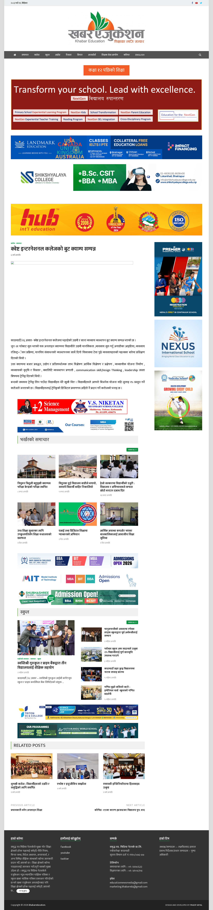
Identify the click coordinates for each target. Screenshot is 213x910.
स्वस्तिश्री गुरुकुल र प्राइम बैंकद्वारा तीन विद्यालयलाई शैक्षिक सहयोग (41, 665)
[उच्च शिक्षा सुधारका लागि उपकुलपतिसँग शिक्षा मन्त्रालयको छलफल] (36, 527)
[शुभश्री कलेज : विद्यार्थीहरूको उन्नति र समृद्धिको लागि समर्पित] (31, 780)
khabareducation (37, 905)
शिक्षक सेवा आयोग (110, 55)
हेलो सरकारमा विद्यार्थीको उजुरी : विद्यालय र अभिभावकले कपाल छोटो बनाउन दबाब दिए (117, 487)
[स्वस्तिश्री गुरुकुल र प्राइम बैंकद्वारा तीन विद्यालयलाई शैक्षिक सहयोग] (46, 622)
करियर (127, 55)
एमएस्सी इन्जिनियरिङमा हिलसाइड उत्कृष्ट (121, 786)
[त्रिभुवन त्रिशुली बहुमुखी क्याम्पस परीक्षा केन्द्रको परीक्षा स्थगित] (36, 479)
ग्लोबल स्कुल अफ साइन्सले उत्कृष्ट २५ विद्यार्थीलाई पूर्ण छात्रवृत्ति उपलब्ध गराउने (121, 652)
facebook (66, 847)
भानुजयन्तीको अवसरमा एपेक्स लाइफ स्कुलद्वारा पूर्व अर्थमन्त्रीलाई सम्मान (120, 632)
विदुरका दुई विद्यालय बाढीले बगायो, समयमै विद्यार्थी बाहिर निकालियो (78, 485)
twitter (65, 859)
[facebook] (192, 3)
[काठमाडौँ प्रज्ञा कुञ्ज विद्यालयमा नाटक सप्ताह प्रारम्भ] (91, 669)
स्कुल (47, 55)
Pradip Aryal (196, 905)
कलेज (36, 55)
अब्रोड (57, 55)
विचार (80, 55)
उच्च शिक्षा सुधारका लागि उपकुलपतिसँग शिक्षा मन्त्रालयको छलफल (34, 534)
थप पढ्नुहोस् (23, 891)
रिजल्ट (69, 55)
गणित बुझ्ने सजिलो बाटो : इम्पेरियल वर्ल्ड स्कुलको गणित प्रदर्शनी (119, 690)
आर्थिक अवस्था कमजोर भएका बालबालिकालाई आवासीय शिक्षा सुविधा (117, 534)
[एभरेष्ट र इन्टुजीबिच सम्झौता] (78, 780)
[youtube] (197, 3)
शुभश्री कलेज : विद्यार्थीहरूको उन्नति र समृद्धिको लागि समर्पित (30, 786)
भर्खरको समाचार (23, 658)
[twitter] (201, 3)
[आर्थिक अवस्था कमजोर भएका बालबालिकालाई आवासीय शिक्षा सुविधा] (119, 527)
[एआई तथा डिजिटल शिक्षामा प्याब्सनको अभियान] (78, 527)
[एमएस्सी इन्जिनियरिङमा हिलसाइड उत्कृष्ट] (124, 780)
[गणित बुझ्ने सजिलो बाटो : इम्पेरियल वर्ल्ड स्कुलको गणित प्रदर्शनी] (91, 687)
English (139, 55)
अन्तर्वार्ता (92, 55)
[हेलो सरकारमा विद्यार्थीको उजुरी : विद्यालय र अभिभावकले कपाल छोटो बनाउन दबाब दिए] (119, 479)
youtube (65, 853)
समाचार (25, 55)
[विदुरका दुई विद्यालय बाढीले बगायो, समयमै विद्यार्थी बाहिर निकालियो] (78, 479)
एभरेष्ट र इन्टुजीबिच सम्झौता (71, 784)
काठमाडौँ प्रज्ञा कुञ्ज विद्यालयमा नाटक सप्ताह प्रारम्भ (119, 670)
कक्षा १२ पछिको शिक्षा (106, 70)
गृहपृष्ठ (15, 55)
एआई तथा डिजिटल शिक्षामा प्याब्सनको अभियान (73, 532)
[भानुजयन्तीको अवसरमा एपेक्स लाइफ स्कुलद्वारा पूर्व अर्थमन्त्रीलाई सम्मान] (91, 629)
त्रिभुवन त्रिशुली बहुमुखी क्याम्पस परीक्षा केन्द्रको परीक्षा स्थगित (34, 485)
